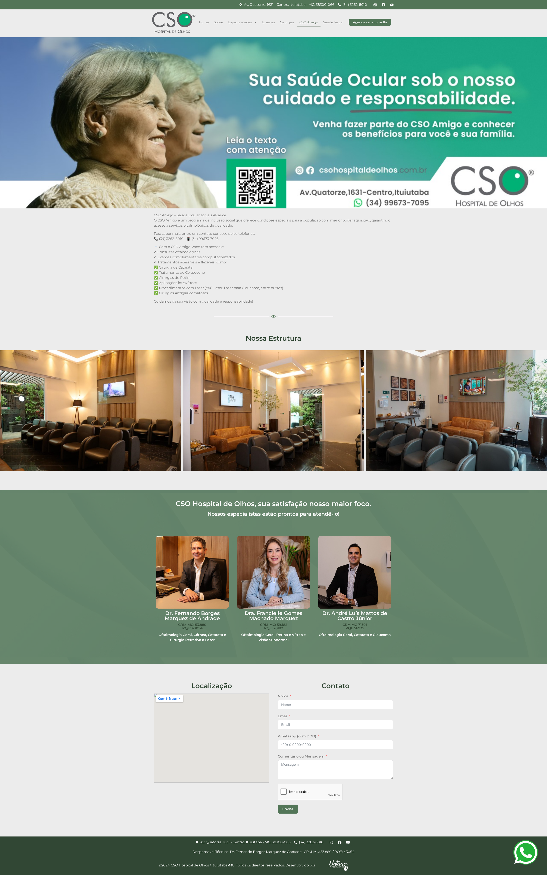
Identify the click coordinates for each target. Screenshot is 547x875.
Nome (283, 696)
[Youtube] (391, 4)
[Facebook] (383, 4)
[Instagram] (375, 4)
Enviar (287, 809)
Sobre (218, 22)
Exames (268, 22)
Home (204, 22)
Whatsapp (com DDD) (297, 736)
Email (283, 716)
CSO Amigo (308, 22)
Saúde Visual (333, 22)
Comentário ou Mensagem (301, 756)
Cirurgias (287, 22)
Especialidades (240, 22)
